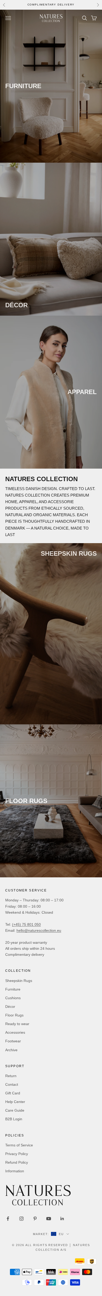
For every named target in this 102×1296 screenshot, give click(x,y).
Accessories (15, 1032)
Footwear (13, 1041)
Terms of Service (19, 1145)
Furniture (12, 989)
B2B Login (13, 1119)
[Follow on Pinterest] (35, 1218)
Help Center (15, 1102)
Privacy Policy (16, 1154)
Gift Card (12, 1093)
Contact (11, 1084)
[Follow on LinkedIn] (62, 1218)
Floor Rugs (14, 1015)
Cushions (13, 998)
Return (10, 1076)
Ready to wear (17, 1024)
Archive (11, 1050)
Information (14, 1171)
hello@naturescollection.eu (38, 930)
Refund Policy (16, 1162)
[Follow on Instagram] (21, 1218)
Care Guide (14, 1110)
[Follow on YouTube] (48, 1218)
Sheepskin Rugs (18, 981)
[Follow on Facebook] (7, 1218)
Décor (10, 1006)
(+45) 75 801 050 (26, 924)
